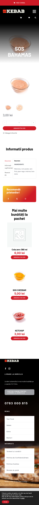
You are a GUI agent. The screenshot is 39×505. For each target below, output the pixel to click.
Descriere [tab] (8, 161)
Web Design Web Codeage (18, 481)
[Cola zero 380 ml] (19, 224)
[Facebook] (8, 198)
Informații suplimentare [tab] (8, 166)
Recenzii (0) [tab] (7, 174)
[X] (17, 198)
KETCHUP (19, 330)
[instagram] (9, 369)
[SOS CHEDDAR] (19, 264)
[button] (10, 133)
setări (23, 498)
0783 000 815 (16, 403)
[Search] (35, 18)
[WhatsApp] (25, 198)
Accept (5, 502)
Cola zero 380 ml (19, 249)
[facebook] (6, 369)
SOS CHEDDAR (19, 290)
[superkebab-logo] (14, 10)
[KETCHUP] (19, 305)
